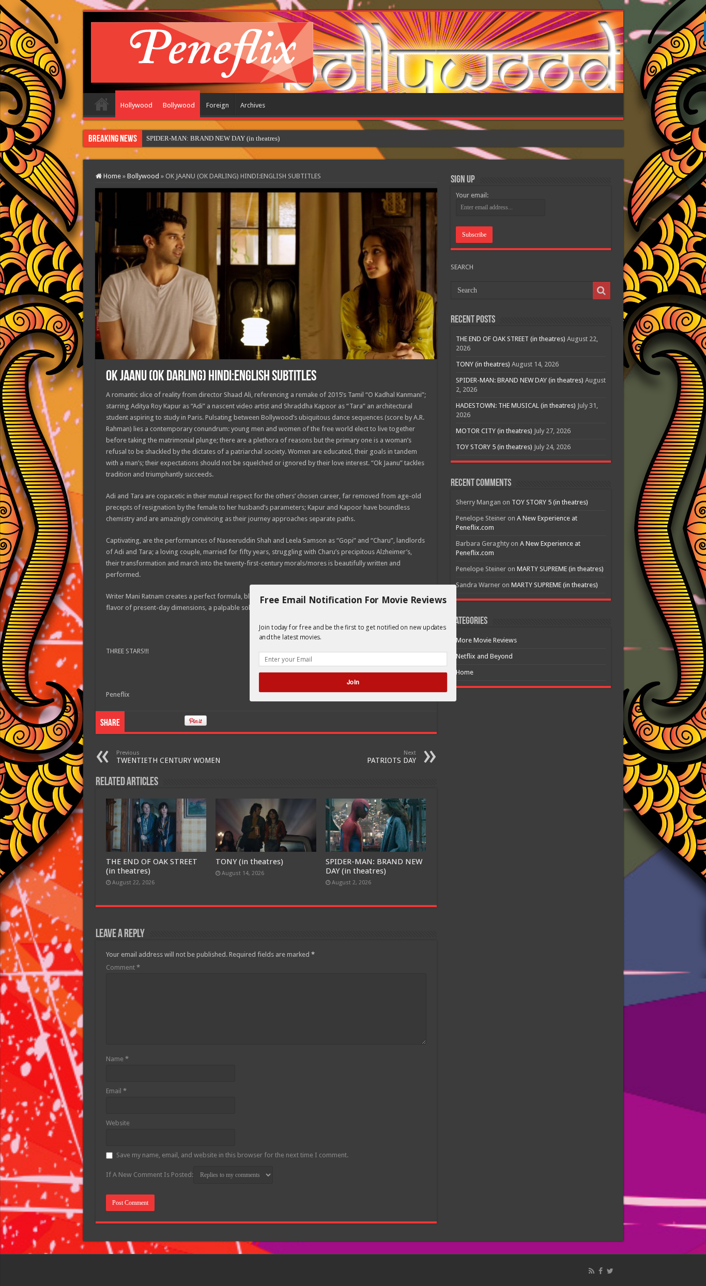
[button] (353, 600)
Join (353, 682)
